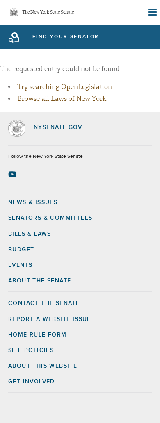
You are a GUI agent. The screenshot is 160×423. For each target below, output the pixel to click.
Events (20, 265)
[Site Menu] (152, 12)
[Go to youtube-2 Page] (13, 174)
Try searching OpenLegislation (64, 87)
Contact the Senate (44, 303)
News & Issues (32, 202)
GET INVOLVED (31, 381)
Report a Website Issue (49, 319)
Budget (21, 249)
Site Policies (31, 350)
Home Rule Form (37, 335)
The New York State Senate (48, 12)
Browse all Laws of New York (61, 99)
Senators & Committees (50, 218)
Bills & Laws (29, 234)
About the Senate (39, 281)
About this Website (42, 366)
